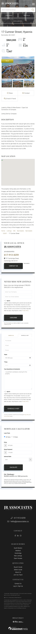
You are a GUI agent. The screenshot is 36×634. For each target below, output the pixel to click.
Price (5, 442)
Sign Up (20, 586)
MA (14, 231)
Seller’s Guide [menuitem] (18, 569)
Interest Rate (7, 456)
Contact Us (13, 266)
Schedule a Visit (25, 335)
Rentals (27, 15)
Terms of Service (7, 416)
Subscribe (13, 318)
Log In (15, 586)
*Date (5, 354)
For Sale (9, 15)
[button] (32, 9)
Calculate (13, 467)
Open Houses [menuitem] (18, 558)
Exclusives (18, 21)
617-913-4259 (11, 255)
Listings (9, 231)
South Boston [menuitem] (18, 548)
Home (3, 231)
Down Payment (8, 449)
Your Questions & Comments (12, 369)
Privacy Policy (25, 310)
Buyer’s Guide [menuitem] (18, 567)
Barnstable (20, 231)
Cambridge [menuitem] (18, 553)
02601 (5, 233)
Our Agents (26, 263)
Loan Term (7, 433)
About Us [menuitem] (18, 572)
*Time (5, 362)
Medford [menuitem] (18, 550)
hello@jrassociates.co (20, 521)
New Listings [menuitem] (18, 556)
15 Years (15, 437)
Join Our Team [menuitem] (18, 575)
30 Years (8, 437)
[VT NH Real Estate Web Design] (18, 628)
